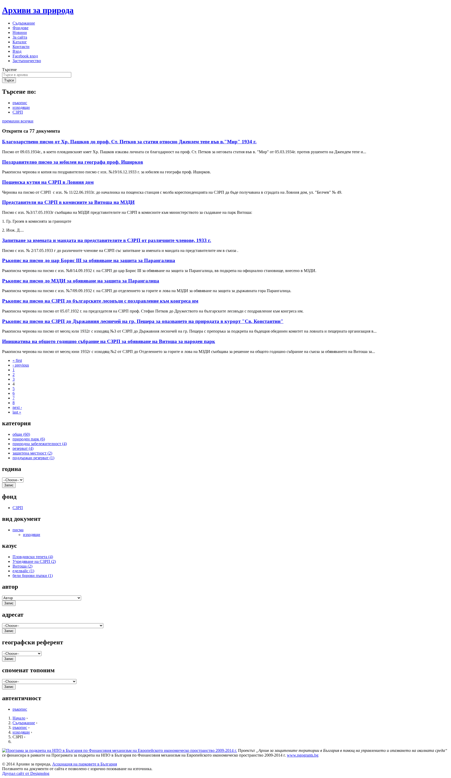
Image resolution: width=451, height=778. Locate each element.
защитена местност (32, 453)
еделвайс (23, 571)
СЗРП (18, 112)
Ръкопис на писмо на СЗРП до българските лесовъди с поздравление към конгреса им (100, 301)
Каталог (20, 42)
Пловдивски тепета (33, 557)
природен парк (29, 439)
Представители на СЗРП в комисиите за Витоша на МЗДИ (68, 202)
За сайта (20, 37)
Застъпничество (27, 60)
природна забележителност (40, 443)
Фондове (20, 28)
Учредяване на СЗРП (34, 561)
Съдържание (24, 23)
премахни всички (17, 121)
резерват (23, 448)
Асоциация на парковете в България (84, 764)
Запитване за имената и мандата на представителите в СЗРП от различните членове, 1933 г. (106, 240)
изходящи (21, 107)
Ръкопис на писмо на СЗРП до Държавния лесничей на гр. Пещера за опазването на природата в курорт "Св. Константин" (142, 321)
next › (17, 407)
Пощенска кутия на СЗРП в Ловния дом (48, 182)
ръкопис (20, 103)
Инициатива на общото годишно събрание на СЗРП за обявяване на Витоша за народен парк (108, 341)
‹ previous (21, 365)
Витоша (22, 566)
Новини (20, 32)
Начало (19, 718)
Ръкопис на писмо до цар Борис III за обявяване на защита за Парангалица (88, 260)
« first (17, 360)
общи (21, 434)
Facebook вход (25, 56)
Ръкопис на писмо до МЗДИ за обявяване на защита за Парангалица (80, 281)
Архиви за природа (38, 10)
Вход (17, 51)
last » (17, 412)
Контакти (21, 46)
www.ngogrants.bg (302, 755)
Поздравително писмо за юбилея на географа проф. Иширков (72, 162)
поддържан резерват (33, 458)
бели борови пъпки (33, 575)
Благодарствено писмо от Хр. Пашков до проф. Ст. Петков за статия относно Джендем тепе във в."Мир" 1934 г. (129, 141)
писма (18, 530)
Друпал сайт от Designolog (25, 773)
